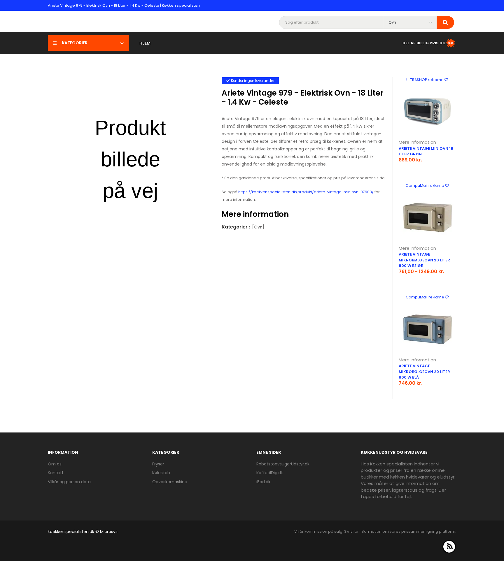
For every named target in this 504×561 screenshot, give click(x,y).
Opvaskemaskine (169, 482)
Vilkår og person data (69, 482)
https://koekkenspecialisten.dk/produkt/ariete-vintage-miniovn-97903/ (306, 191)
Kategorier (75, 43)
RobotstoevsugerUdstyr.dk (282, 464)
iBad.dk (263, 482)
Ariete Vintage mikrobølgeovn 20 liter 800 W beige (424, 260)
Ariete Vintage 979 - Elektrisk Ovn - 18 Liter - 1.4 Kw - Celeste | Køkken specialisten (124, 5)
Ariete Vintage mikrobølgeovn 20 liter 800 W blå (424, 371)
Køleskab (161, 473)
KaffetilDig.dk (269, 473)
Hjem (144, 43)
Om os (55, 464)
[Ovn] (258, 227)
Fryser (158, 464)
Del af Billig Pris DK (423, 42)
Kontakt (56, 473)
